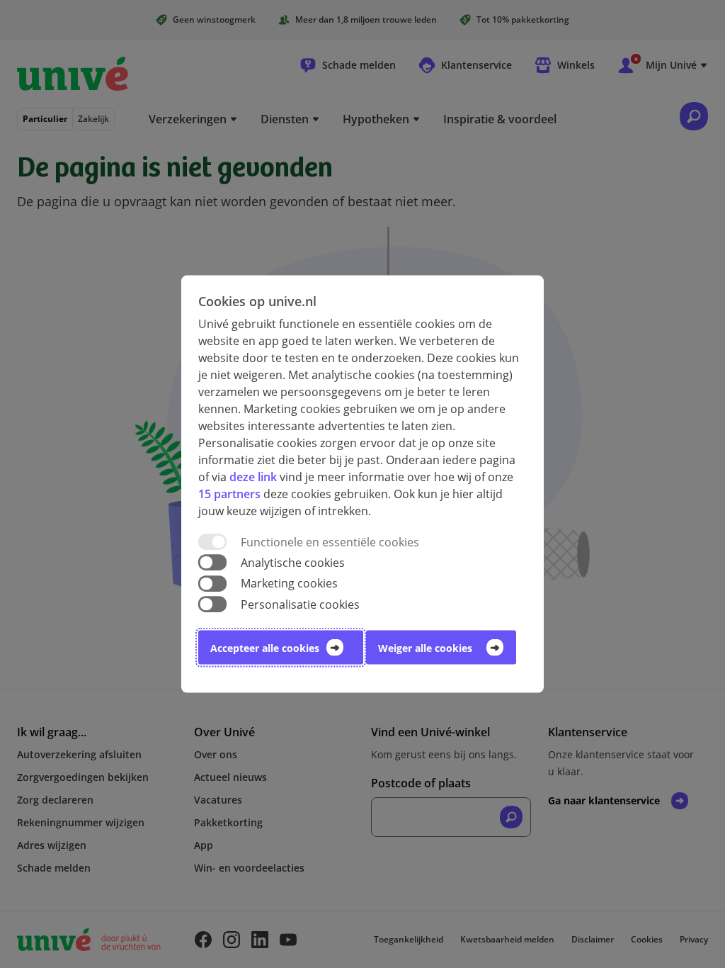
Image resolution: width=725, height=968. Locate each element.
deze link (253, 477)
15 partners (229, 494)
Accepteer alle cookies (264, 647)
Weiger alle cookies (425, 647)
